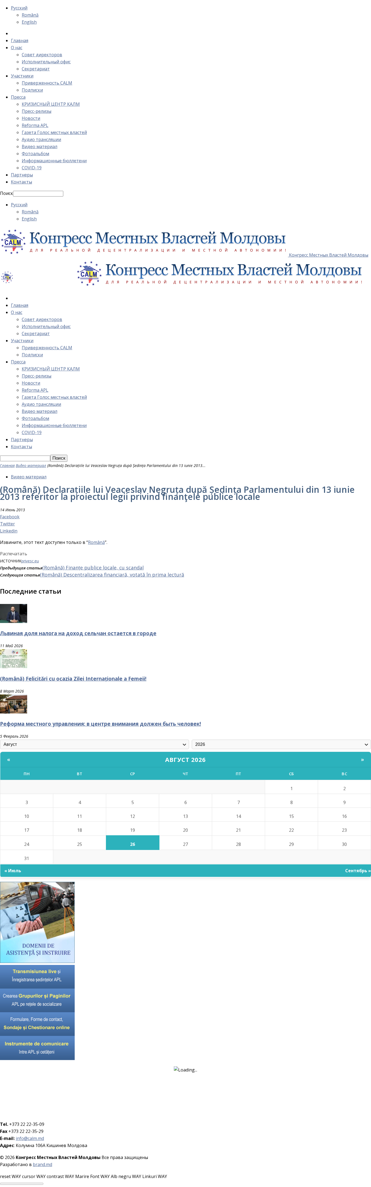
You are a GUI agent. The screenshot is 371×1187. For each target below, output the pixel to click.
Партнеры (22, 175)
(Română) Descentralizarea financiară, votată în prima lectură (112, 574)
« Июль (12, 871)
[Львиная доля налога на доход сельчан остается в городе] (13, 621)
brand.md (42, 1164)
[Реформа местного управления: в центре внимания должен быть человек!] (13, 712)
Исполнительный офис (46, 62)
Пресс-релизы (36, 111)
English (29, 22)
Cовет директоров (42, 55)
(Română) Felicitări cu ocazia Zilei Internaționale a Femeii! (73, 678)
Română (30, 15)
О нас (16, 48)
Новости (31, 118)
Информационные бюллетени (54, 161)
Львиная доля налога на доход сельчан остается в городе (78, 633)
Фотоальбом (35, 154)
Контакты (21, 182)
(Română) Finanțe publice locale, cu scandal (93, 567)
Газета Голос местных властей (54, 132)
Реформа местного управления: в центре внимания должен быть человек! (100, 723)
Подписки (32, 90)
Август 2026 (185, 759)
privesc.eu (30, 560)
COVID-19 (32, 168)
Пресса (18, 97)
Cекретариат (36, 69)
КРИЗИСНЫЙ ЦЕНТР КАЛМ (51, 104)
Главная (19, 40)
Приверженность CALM (47, 83)
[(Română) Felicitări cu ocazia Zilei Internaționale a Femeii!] (13, 666)
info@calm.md (30, 1138)
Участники (22, 76)
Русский (19, 8)
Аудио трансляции (41, 139)
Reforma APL (35, 125)
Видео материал (39, 146)
